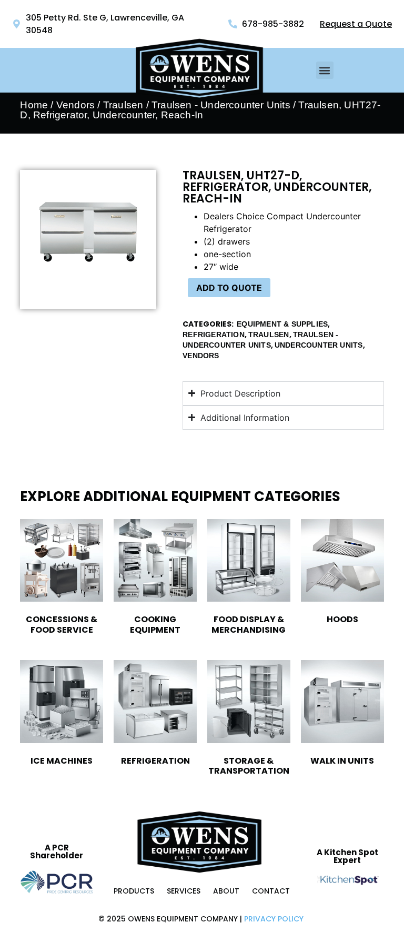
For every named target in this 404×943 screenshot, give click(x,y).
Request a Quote (356, 24)
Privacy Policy (274, 919)
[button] (325, 70)
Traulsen (268, 334)
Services (183, 891)
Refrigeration (214, 334)
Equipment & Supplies (282, 324)
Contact (271, 891)
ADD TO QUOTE (229, 287)
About (226, 891)
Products (134, 891)
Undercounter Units (319, 345)
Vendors (75, 104)
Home (34, 104)
